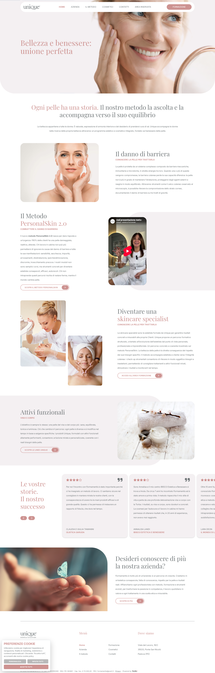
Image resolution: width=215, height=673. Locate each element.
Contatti (124, 7)
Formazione (179, 7)
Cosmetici (107, 7)
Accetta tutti (26, 667)
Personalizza (15, 661)
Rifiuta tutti (37, 661)
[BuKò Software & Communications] (134, 671)
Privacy (118, 671)
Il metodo (90, 7)
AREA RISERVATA (143, 7)
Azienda (75, 7)
